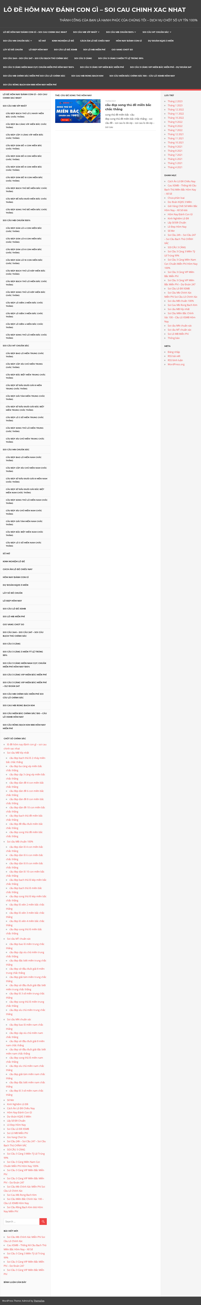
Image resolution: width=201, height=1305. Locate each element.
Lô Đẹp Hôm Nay (38, 49)
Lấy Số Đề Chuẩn (13, 49)
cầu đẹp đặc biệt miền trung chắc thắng (25, 376)
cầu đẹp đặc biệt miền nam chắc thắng (24, 533)
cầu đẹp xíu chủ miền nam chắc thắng (24, 512)
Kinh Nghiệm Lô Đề (63, 40)
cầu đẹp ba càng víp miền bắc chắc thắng (26, 126)
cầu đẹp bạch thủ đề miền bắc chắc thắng (26, 190)
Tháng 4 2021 (175, 167)
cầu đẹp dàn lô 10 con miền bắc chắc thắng (24, 262)
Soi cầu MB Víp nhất (85, 32)
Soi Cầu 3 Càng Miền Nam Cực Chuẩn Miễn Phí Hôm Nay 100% (38, 67)
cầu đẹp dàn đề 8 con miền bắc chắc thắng (24, 168)
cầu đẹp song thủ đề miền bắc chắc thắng (26, 211)
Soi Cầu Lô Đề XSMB (65, 49)
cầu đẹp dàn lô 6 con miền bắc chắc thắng (24, 240)
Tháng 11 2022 (176, 113)
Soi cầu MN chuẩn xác (16, 40)
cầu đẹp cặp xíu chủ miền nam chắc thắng (26, 469)
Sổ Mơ (42, 40)
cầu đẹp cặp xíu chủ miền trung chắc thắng (24, 365)
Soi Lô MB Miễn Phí (94, 49)
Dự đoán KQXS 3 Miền (160, 40)
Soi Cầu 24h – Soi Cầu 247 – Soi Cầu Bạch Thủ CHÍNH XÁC (35, 58)
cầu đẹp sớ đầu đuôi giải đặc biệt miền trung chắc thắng (25, 408)
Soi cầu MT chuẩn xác (156, 32)
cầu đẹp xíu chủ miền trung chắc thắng (25, 440)
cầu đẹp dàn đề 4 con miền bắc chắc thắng (24, 147)
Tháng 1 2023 (175, 105)
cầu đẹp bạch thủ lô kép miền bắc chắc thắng (25, 272)
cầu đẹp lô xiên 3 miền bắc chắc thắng (24, 315)
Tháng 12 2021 (176, 134)
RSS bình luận (175, 360)
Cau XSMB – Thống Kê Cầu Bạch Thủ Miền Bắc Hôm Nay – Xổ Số (180, 189)
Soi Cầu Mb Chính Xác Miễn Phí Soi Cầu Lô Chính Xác (34, 75)
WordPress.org (176, 364)
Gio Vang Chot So (122, 49)
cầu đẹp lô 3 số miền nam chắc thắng (23, 544)
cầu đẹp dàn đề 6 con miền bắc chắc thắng (24, 158)
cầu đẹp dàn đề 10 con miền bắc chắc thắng (24, 179)
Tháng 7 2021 (175, 154)
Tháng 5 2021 (175, 163)
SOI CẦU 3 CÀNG (83, 58)
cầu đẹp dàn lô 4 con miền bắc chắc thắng (24, 230)
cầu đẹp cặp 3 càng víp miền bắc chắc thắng (24, 136)
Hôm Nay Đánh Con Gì (129, 40)
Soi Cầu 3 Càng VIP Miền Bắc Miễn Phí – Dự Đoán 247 (160, 67)
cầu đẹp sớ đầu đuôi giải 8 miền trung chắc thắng (24, 387)
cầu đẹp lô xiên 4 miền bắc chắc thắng (24, 326)
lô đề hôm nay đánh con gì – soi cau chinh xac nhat (35, 32)
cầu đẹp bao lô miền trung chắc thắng (25, 355)
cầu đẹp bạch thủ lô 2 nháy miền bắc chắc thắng (25, 115)
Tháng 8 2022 (175, 126)
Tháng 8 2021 (175, 150)
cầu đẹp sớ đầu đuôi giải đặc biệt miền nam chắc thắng (25, 491)
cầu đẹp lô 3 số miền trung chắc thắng (25, 419)
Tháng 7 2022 (175, 130)
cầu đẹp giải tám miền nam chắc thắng (24, 523)
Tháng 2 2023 (175, 101)
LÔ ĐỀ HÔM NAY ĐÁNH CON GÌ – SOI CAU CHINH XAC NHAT (95, 9)
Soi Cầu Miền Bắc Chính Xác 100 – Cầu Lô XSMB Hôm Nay (142, 75)
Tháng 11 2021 (176, 138)
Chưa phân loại (176, 197)
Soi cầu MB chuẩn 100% (120, 32)
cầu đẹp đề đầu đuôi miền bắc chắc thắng (26, 200)
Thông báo (174, 338)
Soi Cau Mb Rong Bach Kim (87, 75)
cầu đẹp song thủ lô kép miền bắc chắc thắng (25, 294)
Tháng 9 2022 (175, 122)
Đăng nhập (174, 352)
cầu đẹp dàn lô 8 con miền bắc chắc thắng (24, 251)
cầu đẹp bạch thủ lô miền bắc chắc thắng (26, 283)
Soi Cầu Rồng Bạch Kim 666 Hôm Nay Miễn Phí (30, 84)
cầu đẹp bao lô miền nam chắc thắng (23, 459)
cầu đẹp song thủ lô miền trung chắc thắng (24, 429)
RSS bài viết (174, 356)
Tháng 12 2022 (176, 109)
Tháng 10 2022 (176, 117)
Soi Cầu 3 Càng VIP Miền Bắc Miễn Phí (102, 67)
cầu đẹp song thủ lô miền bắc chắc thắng (26, 336)
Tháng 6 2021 (175, 159)
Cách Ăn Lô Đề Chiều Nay (95, 40)
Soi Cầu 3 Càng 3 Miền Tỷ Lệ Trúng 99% (120, 58)
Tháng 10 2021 (176, 142)
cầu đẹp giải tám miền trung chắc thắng (25, 398)
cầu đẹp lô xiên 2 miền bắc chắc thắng (24, 304)
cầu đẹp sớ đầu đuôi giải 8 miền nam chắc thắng (26, 480)
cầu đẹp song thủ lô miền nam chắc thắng (27, 501)
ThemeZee (39, 1300)
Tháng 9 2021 (175, 146)
